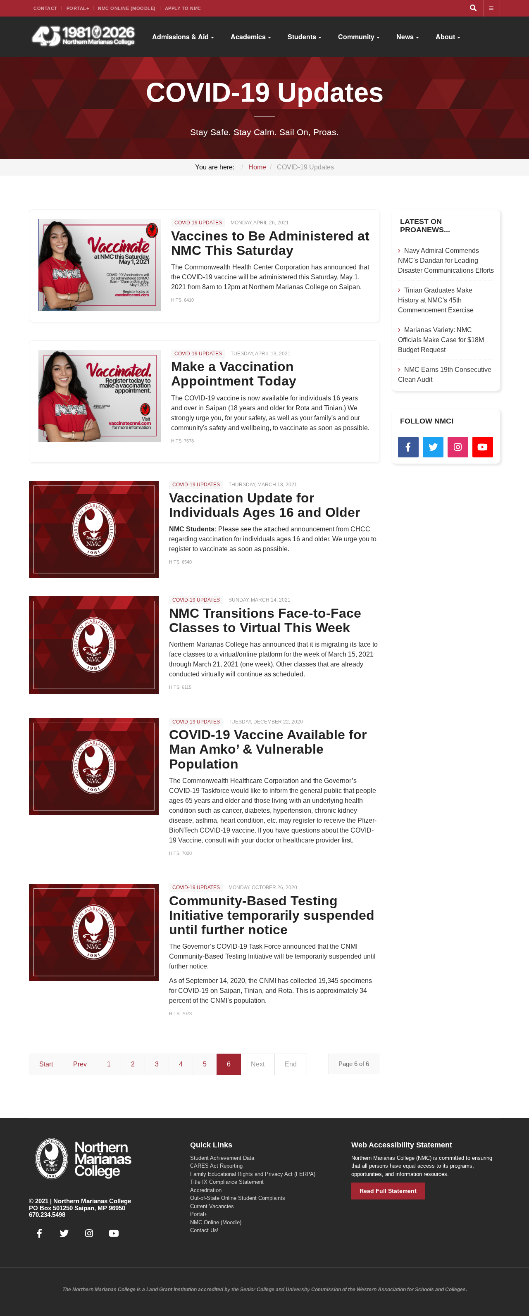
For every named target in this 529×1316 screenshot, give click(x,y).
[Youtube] (482, 447)
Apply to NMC (183, 8)
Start (46, 1064)
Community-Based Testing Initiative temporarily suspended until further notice (271, 915)
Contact (45, 8)
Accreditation (206, 1190)
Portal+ (78, 8)
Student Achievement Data (222, 1158)
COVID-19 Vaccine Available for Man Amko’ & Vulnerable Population (268, 749)
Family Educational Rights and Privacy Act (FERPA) (252, 1174)
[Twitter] (433, 447)
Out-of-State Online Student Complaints (237, 1198)
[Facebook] (408, 447)
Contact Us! (204, 1230)
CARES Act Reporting (216, 1166)
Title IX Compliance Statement (227, 1182)
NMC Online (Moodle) (127, 8)
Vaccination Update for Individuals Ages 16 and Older (264, 505)
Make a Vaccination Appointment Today (233, 373)
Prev (80, 1064)
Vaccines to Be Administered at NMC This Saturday (270, 243)
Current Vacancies (212, 1206)
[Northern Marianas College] (83, 37)
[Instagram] (458, 447)
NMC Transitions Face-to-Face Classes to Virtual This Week (265, 620)
